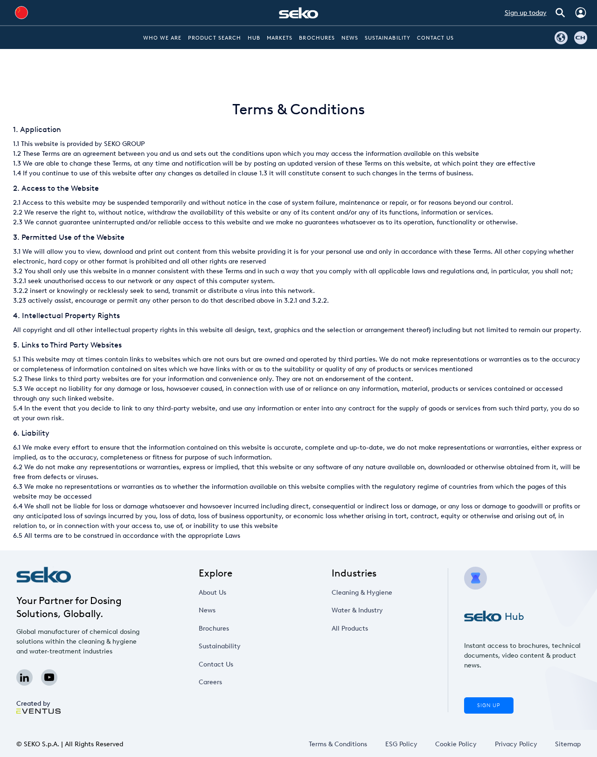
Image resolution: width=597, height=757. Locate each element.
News (349, 38)
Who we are (162, 38)
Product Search (214, 38)
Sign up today (526, 13)
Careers (210, 682)
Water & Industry (357, 610)
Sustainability (387, 38)
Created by (33, 704)
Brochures (316, 38)
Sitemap (568, 744)
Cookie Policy (456, 744)
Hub (254, 38)
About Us (212, 593)
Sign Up (488, 705)
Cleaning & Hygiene (362, 593)
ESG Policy (401, 744)
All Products (350, 628)
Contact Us (435, 38)
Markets (279, 38)
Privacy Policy (516, 744)
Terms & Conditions (338, 744)
